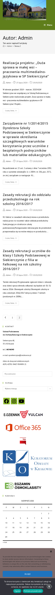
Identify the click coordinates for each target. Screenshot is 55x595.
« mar (5, 542)
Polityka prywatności (33, 591)
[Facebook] (6, 401)
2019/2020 (37, 82)
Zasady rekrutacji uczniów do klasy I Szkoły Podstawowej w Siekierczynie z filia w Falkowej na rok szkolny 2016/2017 (26, 260)
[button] (51, 551)
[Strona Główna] (4, 46)
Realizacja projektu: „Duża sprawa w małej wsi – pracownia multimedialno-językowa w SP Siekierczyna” (26, 69)
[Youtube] (21, 401)
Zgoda (17, 591)
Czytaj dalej (12, 111)
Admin (8, 82)
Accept (28, 574)
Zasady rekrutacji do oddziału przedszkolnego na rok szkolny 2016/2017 (27, 199)
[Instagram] (14, 401)
